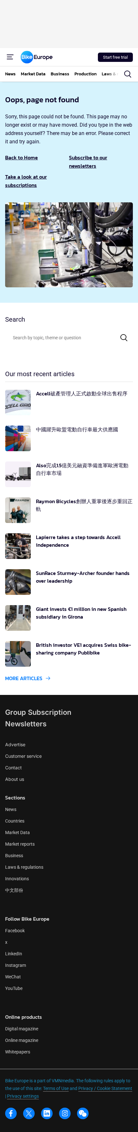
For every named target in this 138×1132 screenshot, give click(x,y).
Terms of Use (56, 1088)
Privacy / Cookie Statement (105, 1088)
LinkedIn (13, 953)
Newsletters (26, 724)
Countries (14, 821)
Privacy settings (23, 1096)
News (10, 809)
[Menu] (10, 57)
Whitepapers (17, 1051)
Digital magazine (21, 1028)
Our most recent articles (39, 374)
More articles (23, 678)
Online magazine (21, 1040)
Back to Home (21, 157)
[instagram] (65, 1113)
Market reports (20, 844)
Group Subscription (38, 712)
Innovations (17, 878)
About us (14, 779)
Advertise (15, 744)
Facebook (15, 930)
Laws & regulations (24, 867)
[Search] (124, 337)
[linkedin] (47, 1113)
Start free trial (115, 57)
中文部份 (14, 890)
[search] (128, 74)
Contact (13, 767)
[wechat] (83, 1113)
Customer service (23, 756)
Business (14, 855)
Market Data (17, 832)
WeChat (13, 976)
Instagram (15, 965)
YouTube (13, 988)
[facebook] (11, 1113)
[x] (29, 1113)
